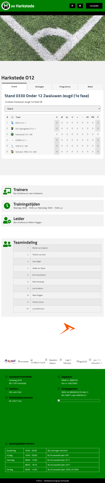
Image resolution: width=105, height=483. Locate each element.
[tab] (14, 86)
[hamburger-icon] (72, 5)
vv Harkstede (22, 6)
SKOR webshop (52, 346)
